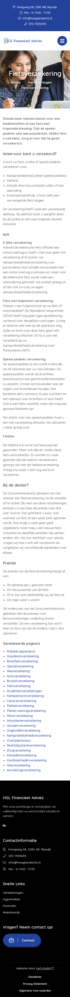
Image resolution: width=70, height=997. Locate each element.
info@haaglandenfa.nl (37, 18)
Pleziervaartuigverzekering (26, 711)
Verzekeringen (40, 82)
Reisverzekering (18, 671)
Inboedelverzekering (21, 755)
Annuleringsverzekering (23, 770)
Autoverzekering (19, 676)
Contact (28, 940)
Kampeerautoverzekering (25, 696)
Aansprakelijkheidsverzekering (29, 735)
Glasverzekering (18, 765)
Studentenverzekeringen (24, 691)
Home (16, 82)
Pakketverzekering (20, 706)
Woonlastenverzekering (24, 721)
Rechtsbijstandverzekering (26, 745)
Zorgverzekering (19, 750)
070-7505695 (37, 24)
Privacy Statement (35, 984)
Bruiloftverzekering (20, 681)
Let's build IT (45, 968)
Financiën (9, 906)
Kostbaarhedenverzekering (26, 760)
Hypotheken (11, 899)
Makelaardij (11, 912)
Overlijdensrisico (19, 740)
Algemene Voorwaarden (35, 990)
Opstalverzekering (20, 666)
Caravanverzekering (21, 701)
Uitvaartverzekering (21, 726)
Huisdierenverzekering (23, 656)
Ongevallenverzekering (23, 730)
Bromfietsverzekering (22, 661)
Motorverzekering (20, 716)
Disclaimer (35, 977)
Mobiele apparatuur (21, 651)
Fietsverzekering (19, 686)
